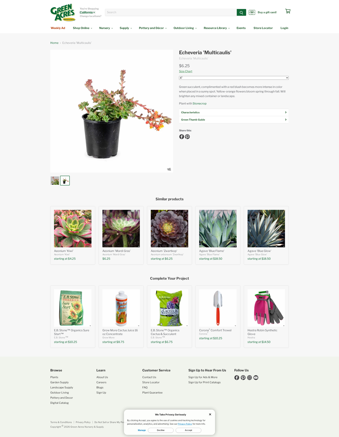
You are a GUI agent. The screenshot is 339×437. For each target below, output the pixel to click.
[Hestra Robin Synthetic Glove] (266, 308)
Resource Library (215, 28)
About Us (102, 377)
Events (241, 28)
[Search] (241, 12)
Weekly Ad (58, 28)
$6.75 (169, 342)
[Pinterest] (187, 136)
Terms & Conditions (61, 422)
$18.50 (217, 258)
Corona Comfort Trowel (215, 330)
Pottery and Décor (151, 28)
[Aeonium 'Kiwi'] (72, 228)
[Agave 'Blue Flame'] (218, 228)
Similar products (170, 199)
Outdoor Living (184, 28)
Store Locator (263, 28)
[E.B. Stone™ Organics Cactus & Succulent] (169, 308)
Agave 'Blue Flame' (211, 251)
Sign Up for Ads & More (203, 377)
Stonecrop (200, 103)
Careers (101, 382)
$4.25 (72, 258)
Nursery (105, 28)
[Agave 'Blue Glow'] (266, 228)
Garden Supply (59, 382)
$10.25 (72, 342)
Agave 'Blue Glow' (259, 251)
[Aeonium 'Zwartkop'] (169, 228)
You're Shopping (89, 8)
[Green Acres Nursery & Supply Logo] (62, 12)
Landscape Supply (61, 387)
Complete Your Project (169, 278)
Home (54, 43)
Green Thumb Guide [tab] (193, 119)
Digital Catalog (59, 402)
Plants (54, 377)
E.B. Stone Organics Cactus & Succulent (165, 332)
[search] (171, 12)
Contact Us (149, 377)
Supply (125, 28)
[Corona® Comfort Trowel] (218, 308)
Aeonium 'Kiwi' (63, 251)
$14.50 (265, 342)
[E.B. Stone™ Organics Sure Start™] (72, 308)
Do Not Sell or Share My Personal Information (119, 422)
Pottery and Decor (61, 397)
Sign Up (101, 392)
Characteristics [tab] (190, 112)
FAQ (144, 387)
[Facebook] (181, 136)
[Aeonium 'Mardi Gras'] (121, 228)
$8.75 (120, 342)
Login (284, 28)
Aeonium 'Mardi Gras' (116, 251)
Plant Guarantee (152, 392)
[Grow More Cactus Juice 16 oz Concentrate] (121, 308)
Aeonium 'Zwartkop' (164, 251)
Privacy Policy (83, 422)
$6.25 (184, 65)
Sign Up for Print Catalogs (204, 382)
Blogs (99, 387)
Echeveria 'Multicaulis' (205, 53)
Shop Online (81, 28)
